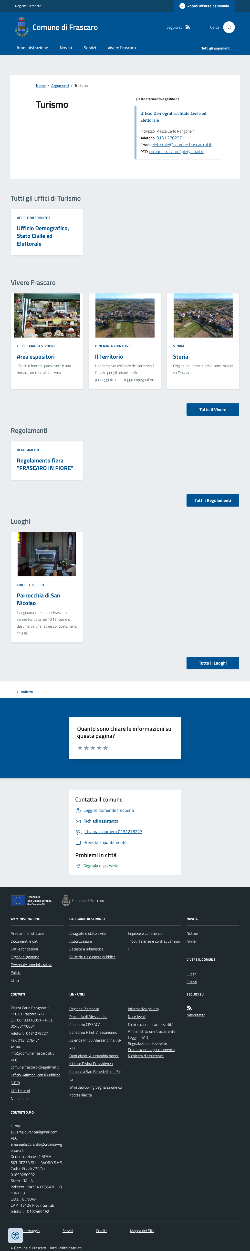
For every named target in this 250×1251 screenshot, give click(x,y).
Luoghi (192, 974)
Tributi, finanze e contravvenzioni (154, 945)
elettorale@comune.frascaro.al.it (181, 144)
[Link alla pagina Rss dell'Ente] (189, 1008)
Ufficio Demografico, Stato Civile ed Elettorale (173, 116)
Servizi (90, 47)
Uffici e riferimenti (33, 217)
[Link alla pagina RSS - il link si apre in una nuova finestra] (188, 27)
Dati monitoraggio (25, 1231)
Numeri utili (20, 1098)
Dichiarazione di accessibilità (150, 1024)
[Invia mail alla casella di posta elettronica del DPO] (34, 1132)
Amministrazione (32, 47)
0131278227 (37, 1033)
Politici (16, 972)
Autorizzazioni (80, 941)
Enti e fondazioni (24, 949)
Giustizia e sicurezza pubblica (92, 957)
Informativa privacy (143, 1009)
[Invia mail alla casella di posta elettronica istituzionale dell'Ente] (32, 1053)
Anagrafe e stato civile (87, 933)
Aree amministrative (27, 933)
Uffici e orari (20, 1090)
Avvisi (191, 941)
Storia (178, 346)
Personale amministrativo (31, 965)
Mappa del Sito (142, 1231)
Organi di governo (25, 957)
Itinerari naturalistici (114, 346)
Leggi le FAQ (138, 1037)
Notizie (192, 933)
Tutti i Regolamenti (213, 500)
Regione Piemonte (28, 5)
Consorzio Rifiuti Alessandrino (93, 1032)
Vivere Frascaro (122, 47)
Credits (101, 1231)
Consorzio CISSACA (85, 1024)
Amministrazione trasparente (151, 1031)
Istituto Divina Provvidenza (91, 1064)
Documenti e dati (24, 941)
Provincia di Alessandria (88, 1017)
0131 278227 (169, 137)
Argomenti (60, 85)
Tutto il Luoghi (213, 663)
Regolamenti (28, 449)
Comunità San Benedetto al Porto (95, 1075)
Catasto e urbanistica (86, 949)
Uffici (15, 980)
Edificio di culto (30, 584)
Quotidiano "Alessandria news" (94, 1056)
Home (41, 85)
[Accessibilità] (15, 1235)
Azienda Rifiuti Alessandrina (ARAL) (95, 1044)
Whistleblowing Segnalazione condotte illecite (95, 1091)
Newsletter (196, 1015)
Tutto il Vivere (212, 409)
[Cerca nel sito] (227, 27)
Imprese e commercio (145, 933)
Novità (66, 47)
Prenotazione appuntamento (151, 1050)
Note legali (137, 1017)
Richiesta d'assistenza (146, 1056)
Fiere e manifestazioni (36, 346)
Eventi (192, 982)
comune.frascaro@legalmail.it (176, 151)
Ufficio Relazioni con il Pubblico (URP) (35, 1079)
